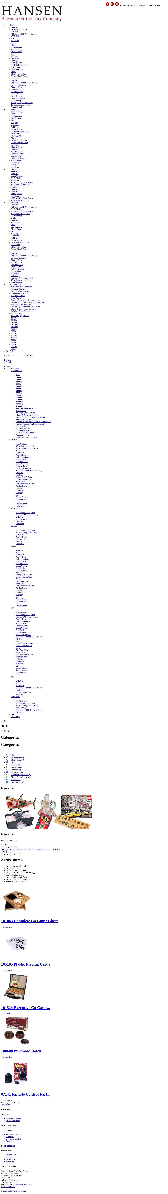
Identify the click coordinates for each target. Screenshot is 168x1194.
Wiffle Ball (15, 36)
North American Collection (21, 287)
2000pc (14, 342)
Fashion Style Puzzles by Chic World (25, 307)
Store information (8, 1187)
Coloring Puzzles (17, 293)
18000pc (14, 324)
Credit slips (10, 1159)
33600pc (14, 320)
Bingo (13, 72)
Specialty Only (16, 49)
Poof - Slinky (16, 100)
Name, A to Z (15, 849)
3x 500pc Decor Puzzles (20, 311)
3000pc (14, 340)
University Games (18, 98)
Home (8, 366)
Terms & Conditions (14, 1134)
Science (11, 169)
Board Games (16, 96)
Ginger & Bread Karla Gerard (22, 309)
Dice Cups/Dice (17, 69)
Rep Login (140, 5)
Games (10, 109)
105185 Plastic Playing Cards (25, 964)
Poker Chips (15, 67)
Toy (9, 25)
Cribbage (14, 61)
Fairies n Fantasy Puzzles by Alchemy (25, 300)
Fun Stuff (14, 32)
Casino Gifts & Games (19, 76)
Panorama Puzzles (18, 289)
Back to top (6, 1105)
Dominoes (15, 58)
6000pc (14, 333)
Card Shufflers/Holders (20, 65)
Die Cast (14, 80)
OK (4, 721)
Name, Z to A (26, 849)
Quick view (6, 927)
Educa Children (17, 92)
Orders (8, 1157)
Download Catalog (13, 1118)
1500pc (14, 344)
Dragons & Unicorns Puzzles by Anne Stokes (28, 302)
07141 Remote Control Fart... (25, 1094)
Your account (8, 1145)
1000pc (14, 347)
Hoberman (15, 27)
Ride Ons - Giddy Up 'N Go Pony (24, 34)
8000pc (14, 331)
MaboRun (15, 41)
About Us (10, 1137)
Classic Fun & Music (19, 29)
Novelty (11, 218)
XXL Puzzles (16, 313)
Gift (9, 43)
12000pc (14, 327)
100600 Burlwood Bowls (21, 1051)
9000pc (14, 329)
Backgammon (16, 47)
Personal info (11, 1155)
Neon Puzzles (16, 298)
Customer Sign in (153, 5)
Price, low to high (39, 849)
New (13, 714)
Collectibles (12, 202)
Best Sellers (10, 351)
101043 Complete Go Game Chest (29, 921)
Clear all (5, 731)
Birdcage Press (16, 87)
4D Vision (15, 368)
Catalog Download (127, 5)
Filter (4, 852)
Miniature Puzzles (18, 296)
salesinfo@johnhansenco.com (20, 1184)
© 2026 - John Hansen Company (14, 1191)
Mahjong (14, 56)
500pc (13, 349)
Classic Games (16, 52)
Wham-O (14, 38)
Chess (13, 45)
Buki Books (15, 89)
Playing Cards (16, 63)
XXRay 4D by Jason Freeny (22, 103)
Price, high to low (9, 847)
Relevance (5, 849)
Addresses (10, 1161)
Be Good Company (18, 85)
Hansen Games (17, 94)
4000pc (14, 338)
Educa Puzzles (13, 284)
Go (12, 54)
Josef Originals (16, 107)
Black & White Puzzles (20, 291)
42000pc (14, 318)
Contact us (10, 1141)
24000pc (14, 322)
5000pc (14, 336)
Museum (11, 187)
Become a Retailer (13, 1121)
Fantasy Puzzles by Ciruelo (21, 304)
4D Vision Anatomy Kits (20, 105)
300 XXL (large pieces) (20, 316)
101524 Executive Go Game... (25, 1007)
